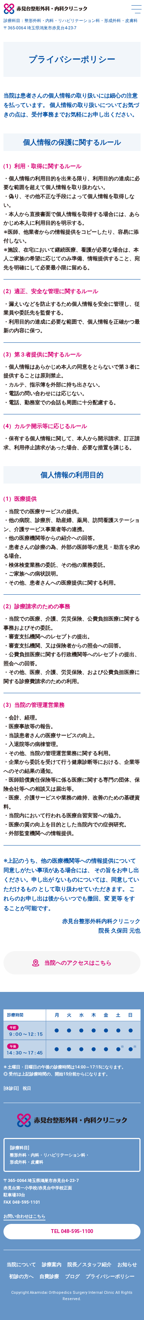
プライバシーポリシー (110, 1276)
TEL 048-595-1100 (72, 1231)
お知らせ (127, 1264)
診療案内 (52, 1264)
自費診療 (49, 1276)
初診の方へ (21, 1276)
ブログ (72, 1276)
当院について (21, 1264)
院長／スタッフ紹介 (89, 1264)
